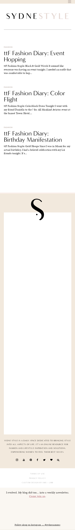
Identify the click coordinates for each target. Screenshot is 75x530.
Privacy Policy (37, 478)
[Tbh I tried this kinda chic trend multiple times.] (37, 376)
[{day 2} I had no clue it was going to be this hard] (37, 412)
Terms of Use (37, 474)
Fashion (8, 47)
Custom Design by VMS (34, 483)
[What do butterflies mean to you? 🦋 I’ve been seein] (37, 235)
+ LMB (50, 483)
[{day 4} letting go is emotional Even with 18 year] (37, 270)
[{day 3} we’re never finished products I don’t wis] (37, 341)
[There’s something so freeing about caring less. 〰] (37, 306)
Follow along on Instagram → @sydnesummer (37, 524)
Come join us (37, 496)
